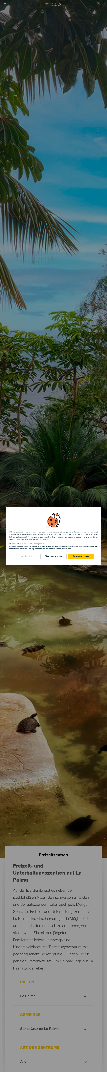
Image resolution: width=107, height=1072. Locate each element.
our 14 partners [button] (33, 532)
